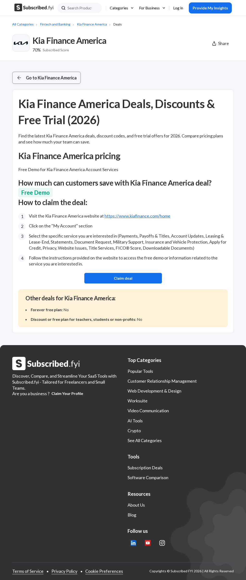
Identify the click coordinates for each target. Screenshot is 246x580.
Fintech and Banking (55, 24)
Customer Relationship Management (162, 381)
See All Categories (145, 440)
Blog (132, 514)
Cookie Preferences (104, 571)
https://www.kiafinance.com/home (137, 216)
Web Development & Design (154, 390)
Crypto (134, 430)
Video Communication (148, 410)
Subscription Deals (145, 467)
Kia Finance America (92, 24)
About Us (136, 505)
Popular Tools (140, 371)
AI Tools (135, 420)
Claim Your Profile (67, 393)
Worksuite (138, 400)
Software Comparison (148, 477)
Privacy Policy (64, 571)
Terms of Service (27, 571)
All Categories (23, 24)
